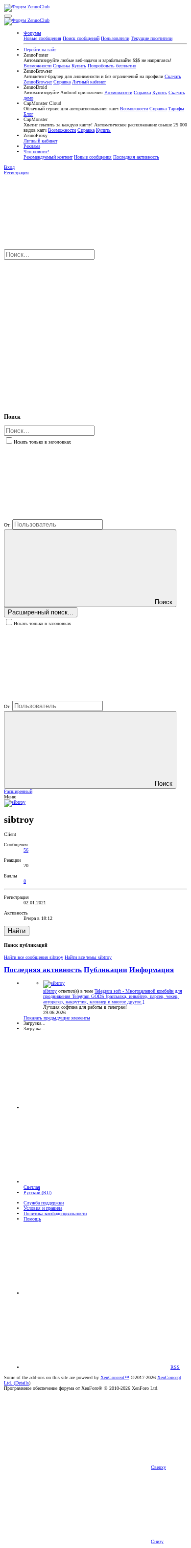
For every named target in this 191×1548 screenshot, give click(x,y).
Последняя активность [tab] (43, 970)
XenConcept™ (114, 1377)
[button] (8, 16)
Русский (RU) (37, 1192)
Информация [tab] (151, 970)
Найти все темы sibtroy (88, 957)
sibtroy (50, 991)
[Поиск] (77, 331)
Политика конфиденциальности (55, 1213)
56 (26, 850)
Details (22, 1382)
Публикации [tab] (105, 970)
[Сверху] (97, 1293)
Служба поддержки (44, 1202)
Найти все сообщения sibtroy (33, 957)
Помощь (32, 1219)
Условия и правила (43, 1208)
